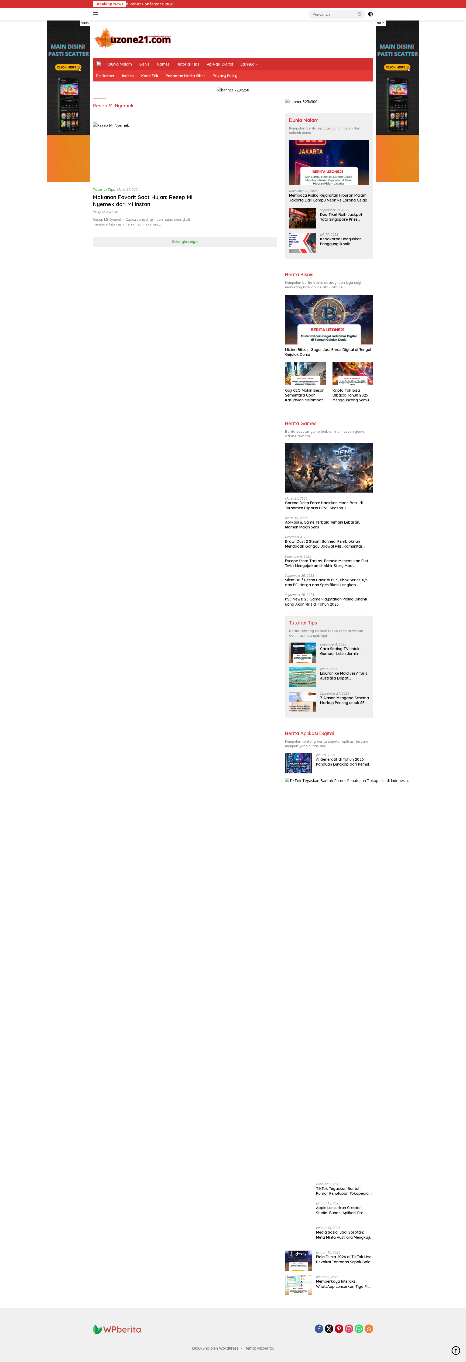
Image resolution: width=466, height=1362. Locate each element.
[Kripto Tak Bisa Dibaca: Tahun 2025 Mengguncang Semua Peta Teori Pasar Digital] (353, 373)
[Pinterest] (339, 1329)
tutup (85, 23)
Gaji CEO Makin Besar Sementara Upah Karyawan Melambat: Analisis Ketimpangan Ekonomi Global (304, 395)
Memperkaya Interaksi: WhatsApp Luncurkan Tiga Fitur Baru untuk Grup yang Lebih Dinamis (344, 1284)
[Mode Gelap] (370, 14)
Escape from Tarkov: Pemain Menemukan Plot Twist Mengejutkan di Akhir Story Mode (326, 563)
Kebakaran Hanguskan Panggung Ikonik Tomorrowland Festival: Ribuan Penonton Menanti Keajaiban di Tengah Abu (343, 241)
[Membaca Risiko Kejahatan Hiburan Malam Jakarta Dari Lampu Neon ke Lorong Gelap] (329, 162)
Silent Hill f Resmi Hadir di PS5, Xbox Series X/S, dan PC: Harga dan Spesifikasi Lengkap (327, 582)
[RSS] (369, 1329)
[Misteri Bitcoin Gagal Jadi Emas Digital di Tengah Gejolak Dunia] (329, 319)
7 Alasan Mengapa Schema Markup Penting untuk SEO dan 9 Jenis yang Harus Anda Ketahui (344, 700)
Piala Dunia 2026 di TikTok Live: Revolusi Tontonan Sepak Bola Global (344, 1259)
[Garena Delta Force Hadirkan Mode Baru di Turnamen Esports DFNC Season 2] (329, 468)
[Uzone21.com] (133, 39)
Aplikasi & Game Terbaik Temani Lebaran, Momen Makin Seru (322, 525)
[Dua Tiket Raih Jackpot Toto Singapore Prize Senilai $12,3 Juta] (302, 218)
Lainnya (248, 64)
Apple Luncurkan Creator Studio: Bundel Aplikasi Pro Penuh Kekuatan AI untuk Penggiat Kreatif (340, 1210)
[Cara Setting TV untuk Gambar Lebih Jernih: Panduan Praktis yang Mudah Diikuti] (302, 653)
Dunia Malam (120, 64)
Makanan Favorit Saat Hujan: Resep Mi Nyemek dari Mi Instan (142, 200)
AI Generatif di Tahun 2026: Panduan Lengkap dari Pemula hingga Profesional (343, 762)
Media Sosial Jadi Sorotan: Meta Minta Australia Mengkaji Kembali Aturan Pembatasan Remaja (343, 1235)
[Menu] (96, 14)
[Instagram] (349, 1329)
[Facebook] (319, 1329)
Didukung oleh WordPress (215, 1348)
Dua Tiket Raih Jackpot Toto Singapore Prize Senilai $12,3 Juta (341, 217)
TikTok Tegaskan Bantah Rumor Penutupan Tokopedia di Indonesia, (344, 1191)
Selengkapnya (185, 241)
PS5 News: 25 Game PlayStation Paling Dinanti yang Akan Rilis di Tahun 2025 (326, 601)
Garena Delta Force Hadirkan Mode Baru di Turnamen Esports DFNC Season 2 (324, 505)
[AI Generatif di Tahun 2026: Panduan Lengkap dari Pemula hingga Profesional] (298, 763)
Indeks (128, 75)
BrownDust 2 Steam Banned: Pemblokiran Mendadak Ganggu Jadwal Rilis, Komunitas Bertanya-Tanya (324, 544)
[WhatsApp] (359, 1329)
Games (163, 64)
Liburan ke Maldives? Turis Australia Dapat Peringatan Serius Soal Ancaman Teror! (343, 676)
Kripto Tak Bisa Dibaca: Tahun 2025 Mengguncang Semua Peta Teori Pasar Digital (352, 395)
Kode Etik (149, 75)
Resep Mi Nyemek (105, 212)
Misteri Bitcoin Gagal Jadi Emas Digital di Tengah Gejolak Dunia (328, 352)
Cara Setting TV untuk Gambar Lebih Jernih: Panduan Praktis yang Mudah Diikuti (340, 651)
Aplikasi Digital (220, 64)
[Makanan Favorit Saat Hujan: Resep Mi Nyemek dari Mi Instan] (146, 152)
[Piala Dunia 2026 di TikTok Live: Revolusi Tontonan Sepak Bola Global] (298, 1261)
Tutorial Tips (188, 64)
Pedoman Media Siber (185, 75)
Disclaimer (105, 75)
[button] (359, 14)
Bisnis (144, 64)
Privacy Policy (225, 75)
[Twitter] (329, 1329)
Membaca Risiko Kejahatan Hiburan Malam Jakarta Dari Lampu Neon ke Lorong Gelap (328, 198)
